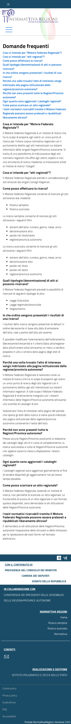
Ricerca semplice (57, 623)
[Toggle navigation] (35, 29)
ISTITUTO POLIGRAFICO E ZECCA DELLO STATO (39, 675)
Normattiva (60, 634)
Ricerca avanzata (57, 628)
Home (63, 617)
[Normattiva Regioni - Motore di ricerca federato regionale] (36, 16)
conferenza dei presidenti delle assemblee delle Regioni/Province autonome (34, 597)
